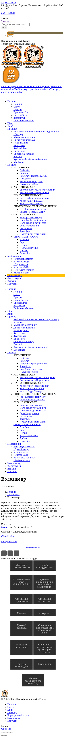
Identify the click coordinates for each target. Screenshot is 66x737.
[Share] (5, 732)
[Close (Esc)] (2, 732)
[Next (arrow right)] (5, 735)
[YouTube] (16, 553)
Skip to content (8, 2)
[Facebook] (4, 553)
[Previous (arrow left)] (2, 735)
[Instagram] (10, 553)
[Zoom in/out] (11, 732)
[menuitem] (11, 101)
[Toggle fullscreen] (8, 732)
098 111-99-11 (8, 13)
